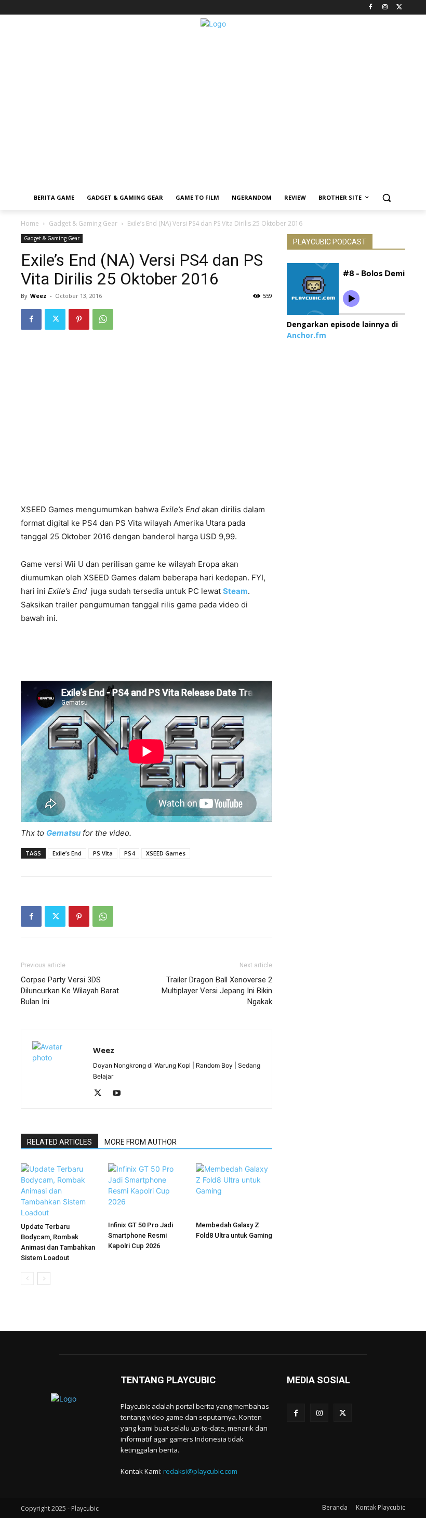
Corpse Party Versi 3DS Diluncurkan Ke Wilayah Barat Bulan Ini (70, 990)
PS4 (129, 853)
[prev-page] (27, 1278)
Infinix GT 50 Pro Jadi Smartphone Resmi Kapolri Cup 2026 (140, 1235)
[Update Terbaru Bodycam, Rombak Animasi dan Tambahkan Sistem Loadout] (59, 1190)
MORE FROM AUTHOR (140, 1142)
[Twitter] (399, 8)
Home (30, 223)
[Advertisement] (213, 112)
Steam (235, 591)
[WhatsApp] (102, 319)
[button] (387, 198)
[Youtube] (120, 1093)
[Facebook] (371, 8)
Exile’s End (67, 853)
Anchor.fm (306, 335)
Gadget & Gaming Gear (83, 223)
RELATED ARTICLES (59, 1142)
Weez (38, 296)
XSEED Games (165, 853)
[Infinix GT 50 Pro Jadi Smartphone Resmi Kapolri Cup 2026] (146, 1189)
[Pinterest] (79, 319)
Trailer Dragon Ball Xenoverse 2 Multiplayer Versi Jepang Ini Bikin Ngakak (217, 990)
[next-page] (43, 1278)
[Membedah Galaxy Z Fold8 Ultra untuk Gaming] (234, 1189)
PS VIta (103, 853)
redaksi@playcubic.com (200, 1471)
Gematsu (63, 833)
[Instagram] (385, 8)
